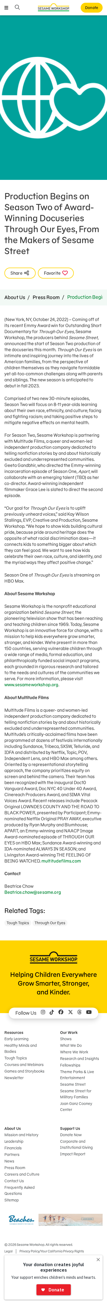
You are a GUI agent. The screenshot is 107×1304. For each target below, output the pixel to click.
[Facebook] (60, 1013)
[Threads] (79, 1013)
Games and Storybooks (24, 1071)
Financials (13, 1148)
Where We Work (74, 1052)
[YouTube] (89, 1013)
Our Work (69, 1032)
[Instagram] (43, 1013)
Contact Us (14, 1180)
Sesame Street (73, 1084)
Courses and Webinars (24, 1064)
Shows (66, 1038)
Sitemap (11, 1200)
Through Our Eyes (50, 922)
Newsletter (14, 1077)
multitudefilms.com (61, 861)
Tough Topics (18, 922)
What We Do (71, 1045)
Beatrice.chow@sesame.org (32, 892)
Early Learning (16, 1038)
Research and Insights (79, 1058)
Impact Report (72, 1154)
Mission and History (21, 1134)
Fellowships (70, 1065)
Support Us (70, 1128)
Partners (11, 1154)
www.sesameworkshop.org (31, 684)
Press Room (46, 297)
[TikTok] (52, 1013)
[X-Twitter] (70, 1013)
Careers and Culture (22, 1174)
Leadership (13, 1141)
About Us (14, 297)
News (9, 1161)
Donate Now (71, 1134)
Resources (13, 1032)
